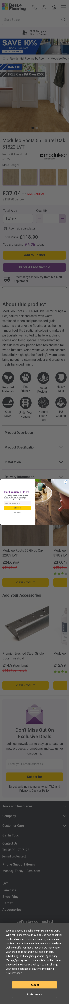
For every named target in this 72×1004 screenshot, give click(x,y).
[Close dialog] (65, 481)
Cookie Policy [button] (31, 964)
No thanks (17, 512)
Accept (34, 985)
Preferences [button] (14, 973)
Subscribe (17, 508)
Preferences (34, 994)
